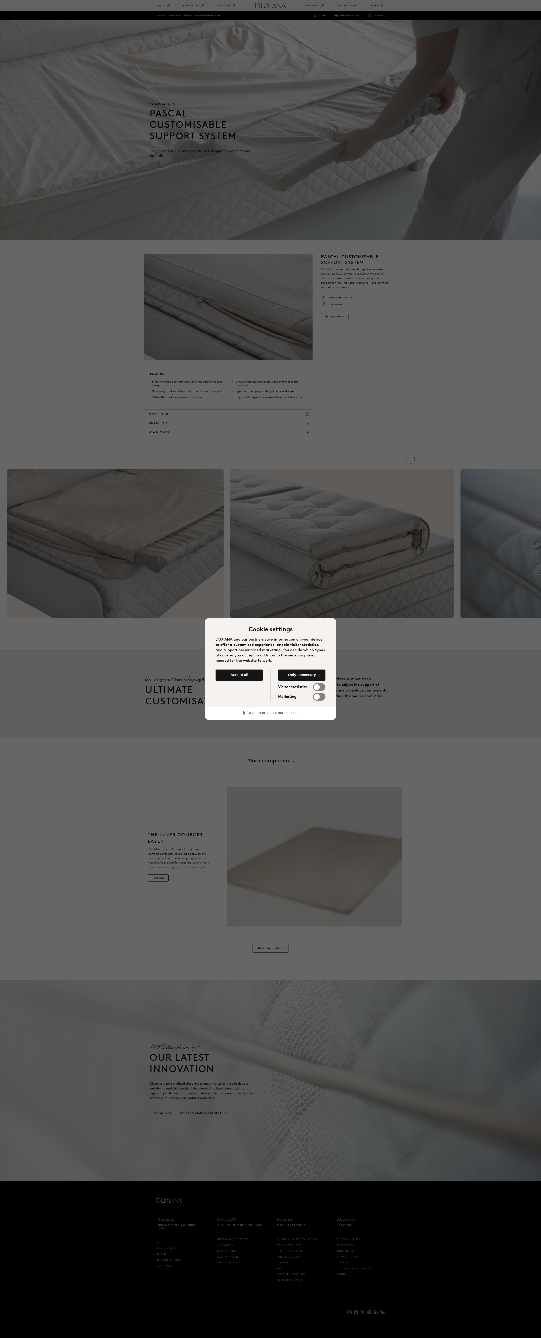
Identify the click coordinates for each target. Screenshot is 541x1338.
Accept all (239, 675)
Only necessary (302, 675)
